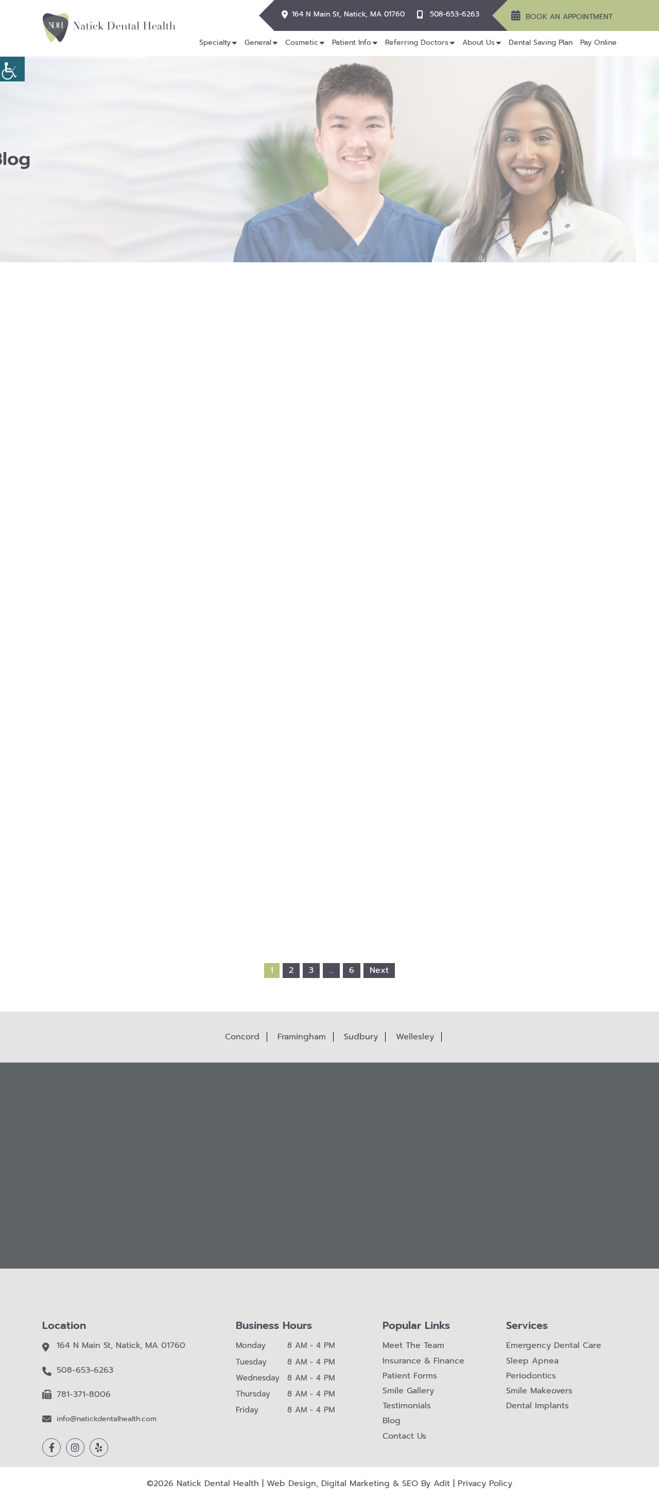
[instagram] (75, 1447)
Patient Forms (410, 1376)
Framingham (302, 1037)
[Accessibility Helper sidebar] (12, 69)
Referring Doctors (416, 42)
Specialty (215, 42)
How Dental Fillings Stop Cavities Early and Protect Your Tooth (212, 753)
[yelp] (99, 1447)
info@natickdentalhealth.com (107, 1419)
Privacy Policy (485, 1483)
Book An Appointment (569, 16)
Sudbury (361, 1037)
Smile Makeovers (539, 1391)
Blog (392, 1421)
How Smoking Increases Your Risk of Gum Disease (330, 544)
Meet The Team (413, 1346)
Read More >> (212, 606)
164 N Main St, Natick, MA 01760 (348, 14)
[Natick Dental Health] (109, 27)
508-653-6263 (454, 14)
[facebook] (51, 1447)
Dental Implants (537, 1406)
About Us (478, 42)
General (258, 42)
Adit (441, 1483)
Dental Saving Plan (541, 42)
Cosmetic (301, 42)
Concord (242, 1037)
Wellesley (415, 1037)
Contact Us (404, 1436)
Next (379, 970)
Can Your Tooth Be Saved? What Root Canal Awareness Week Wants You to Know (329, 753)
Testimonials (407, 1406)
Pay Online (598, 42)
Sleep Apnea (532, 1361)
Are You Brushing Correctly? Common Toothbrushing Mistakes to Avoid (446, 548)
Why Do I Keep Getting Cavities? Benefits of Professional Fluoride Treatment (212, 548)
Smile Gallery (408, 1391)
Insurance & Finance (423, 1361)
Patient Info (351, 42)
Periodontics (531, 1376)
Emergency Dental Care (553, 1346)
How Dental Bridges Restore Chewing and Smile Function (447, 749)
